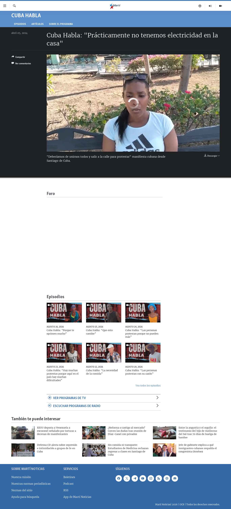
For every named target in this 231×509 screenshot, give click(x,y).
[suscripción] (175, 478)
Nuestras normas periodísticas (31, 483)
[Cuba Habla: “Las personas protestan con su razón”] (142, 353)
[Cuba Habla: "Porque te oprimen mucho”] (64, 312)
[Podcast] (200, 5)
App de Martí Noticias (77, 497)
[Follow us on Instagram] (151, 478)
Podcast (68, 483)
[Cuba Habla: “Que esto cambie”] (103, 312)
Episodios (20, 24)
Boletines (69, 477)
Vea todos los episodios (148, 385)
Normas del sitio (21, 490)
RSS (65, 490)
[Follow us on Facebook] (119, 478)
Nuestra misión (21, 477)
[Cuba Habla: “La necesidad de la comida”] (103, 353)
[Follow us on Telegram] (135, 478)
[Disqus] (105, 239)
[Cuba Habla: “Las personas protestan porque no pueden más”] (142, 312)
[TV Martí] (220, 5)
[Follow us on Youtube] (143, 478)
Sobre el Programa (61, 24)
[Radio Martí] (210, 5)
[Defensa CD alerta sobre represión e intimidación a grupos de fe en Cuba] (23, 450)
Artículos (37, 24)
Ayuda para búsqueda (25, 497)
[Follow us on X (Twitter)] (126, 478)
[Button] (18, 57)
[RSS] (159, 478)
